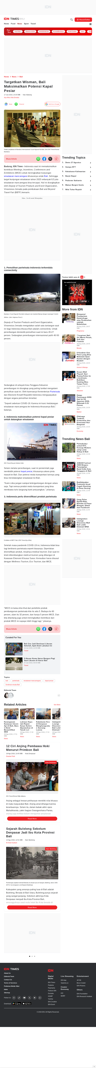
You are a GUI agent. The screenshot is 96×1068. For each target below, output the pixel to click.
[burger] (90, 24)
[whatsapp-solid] (38, 160)
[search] (71, 20)
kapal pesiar (29, 482)
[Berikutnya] (60, 874)
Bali (23, 181)
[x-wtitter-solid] (50, 160)
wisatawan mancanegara (43, 177)
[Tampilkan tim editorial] (58, 720)
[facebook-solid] (44, 160)
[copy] (56, 160)
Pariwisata (23, 401)
